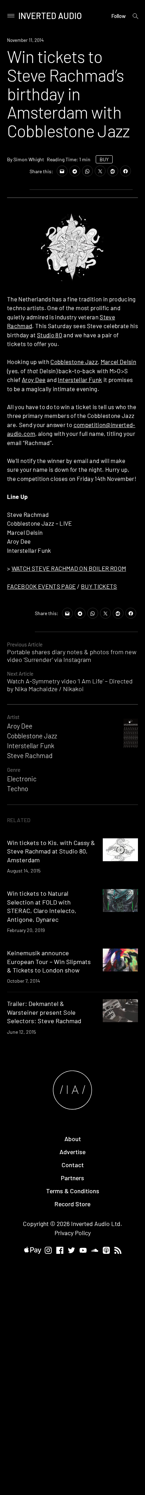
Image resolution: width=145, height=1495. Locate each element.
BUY (104, 159)
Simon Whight (28, 159)
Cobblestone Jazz (73, 361)
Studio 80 (49, 334)
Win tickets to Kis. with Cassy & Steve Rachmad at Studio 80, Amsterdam (51, 851)
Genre (13, 770)
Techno (17, 788)
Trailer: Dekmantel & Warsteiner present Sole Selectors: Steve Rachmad (44, 1012)
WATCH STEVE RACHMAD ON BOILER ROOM (69, 568)
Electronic (22, 779)
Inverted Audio (50, 16)
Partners (72, 1178)
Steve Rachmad (29, 755)
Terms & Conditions (72, 1191)
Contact (73, 1165)
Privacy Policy (73, 1233)
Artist (13, 717)
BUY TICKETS (99, 586)
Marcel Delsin (118, 361)
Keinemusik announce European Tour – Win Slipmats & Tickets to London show (49, 961)
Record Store (72, 1204)
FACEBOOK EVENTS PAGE (41, 586)
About (72, 1139)
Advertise (72, 1152)
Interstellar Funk (80, 379)
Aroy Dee (34, 379)
